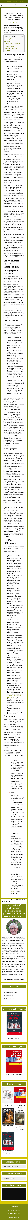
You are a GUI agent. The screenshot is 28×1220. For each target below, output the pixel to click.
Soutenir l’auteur (8, 1002)
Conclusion (7, 50)
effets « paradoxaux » (9, 296)
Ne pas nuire (12, 11)
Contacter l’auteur (14, 1210)
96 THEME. (17, 1217)
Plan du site (14, 1206)
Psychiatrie (19, 11)
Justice (6, 11)
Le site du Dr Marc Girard (14, 1)
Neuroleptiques (10, 46)
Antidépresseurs (10, 45)
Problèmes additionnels (11, 48)
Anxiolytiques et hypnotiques (13, 43)
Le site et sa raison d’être (10, 992)
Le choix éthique (8, 995)
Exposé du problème (10, 38)
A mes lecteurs (20, 899)
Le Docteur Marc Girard (10, 998)
